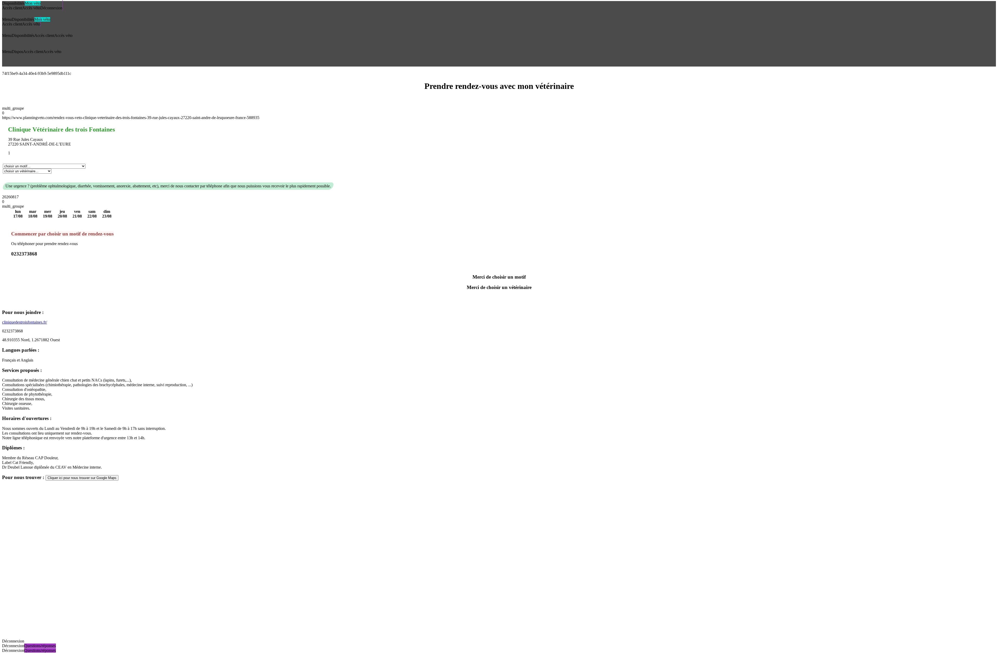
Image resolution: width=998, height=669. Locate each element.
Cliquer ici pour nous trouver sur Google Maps (82, 478)
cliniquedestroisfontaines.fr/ (24, 322)
